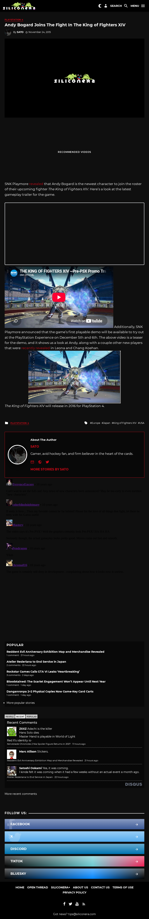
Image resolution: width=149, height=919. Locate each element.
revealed (36, 184)
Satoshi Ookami (30, 768)
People (10, 716)
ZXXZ (23, 728)
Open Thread (37, 887)
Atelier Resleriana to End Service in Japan (36, 661)
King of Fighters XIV (124, 422)
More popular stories (21, 703)
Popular (31, 716)
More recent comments (21, 794)
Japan (106, 422)
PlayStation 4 (14, 20)
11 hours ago (79, 744)
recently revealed (35, 348)
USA (141, 422)
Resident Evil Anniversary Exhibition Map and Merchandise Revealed (55, 651)
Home (20, 887)
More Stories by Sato (49, 469)
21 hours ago (91, 760)
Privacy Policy (74, 892)
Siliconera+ (60, 887)
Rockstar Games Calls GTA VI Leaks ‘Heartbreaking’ (43, 671)
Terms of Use (123, 887)
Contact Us (100, 887)
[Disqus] (74, 526)
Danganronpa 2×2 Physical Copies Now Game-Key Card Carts (50, 691)
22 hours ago (61, 777)
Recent (20, 716)
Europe (96, 422)
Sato (20, 32)
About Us (80, 887)
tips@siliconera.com (82, 914)
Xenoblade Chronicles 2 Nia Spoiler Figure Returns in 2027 (39, 744)
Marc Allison (27, 751)
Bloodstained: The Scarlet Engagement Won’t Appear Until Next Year (56, 681)
